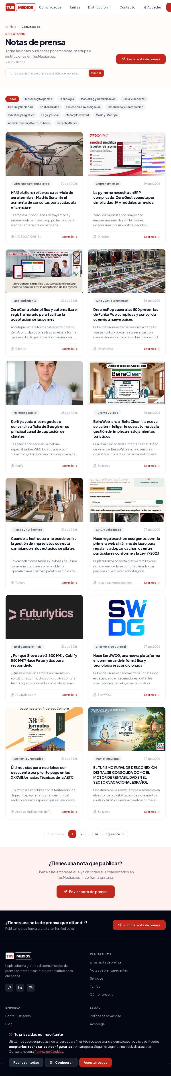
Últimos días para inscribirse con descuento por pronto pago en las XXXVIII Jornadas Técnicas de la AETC (42, 772)
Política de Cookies (49, 1051)
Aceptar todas (95, 1062)
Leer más (68, 236)
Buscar (96, 73)
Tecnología (66, 99)
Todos (12, 99)
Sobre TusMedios (18, 1016)
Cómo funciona (101, 994)
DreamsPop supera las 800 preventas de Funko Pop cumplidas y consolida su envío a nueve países (125, 314)
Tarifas (74, 7)
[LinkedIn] (20, 988)
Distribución (98, 7)
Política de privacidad (105, 1016)
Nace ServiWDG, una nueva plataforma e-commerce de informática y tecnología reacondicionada (126, 660)
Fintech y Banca (67, 123)
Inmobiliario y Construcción (125, 107)
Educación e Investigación (83, 107)
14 (96, 834)
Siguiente (112, 834)
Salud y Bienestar (134, 99)
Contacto (127, 7)
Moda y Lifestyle (107, 115)
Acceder (154, 7)
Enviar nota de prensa (143, 59)
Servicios (96, 978)
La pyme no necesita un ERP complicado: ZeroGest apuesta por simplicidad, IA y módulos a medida (124, 197)
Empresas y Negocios (38, 99)
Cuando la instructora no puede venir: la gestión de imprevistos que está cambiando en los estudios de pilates (43, 543)
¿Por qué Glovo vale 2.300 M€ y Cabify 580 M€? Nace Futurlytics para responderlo (44, 660)
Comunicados (50, 7)
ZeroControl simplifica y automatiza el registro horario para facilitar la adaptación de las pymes (44, 314)
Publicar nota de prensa (141, 925)
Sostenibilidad (49, 107)
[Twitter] (9, 988)
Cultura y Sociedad (20, 107)
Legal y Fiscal (50, 115)
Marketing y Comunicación (98, 99)
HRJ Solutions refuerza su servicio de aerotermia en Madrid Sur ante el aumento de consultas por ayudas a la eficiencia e (43, 200)
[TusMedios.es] (20, 7)
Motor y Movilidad (77, 115)
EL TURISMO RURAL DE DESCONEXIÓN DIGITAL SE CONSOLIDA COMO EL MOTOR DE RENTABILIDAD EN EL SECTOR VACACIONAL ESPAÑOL (125, 775)
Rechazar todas (26, 1062)
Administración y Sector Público (29, 123)
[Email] (31, 988)
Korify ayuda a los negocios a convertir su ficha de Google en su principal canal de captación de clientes (40, 429)
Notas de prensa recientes (109, 970)
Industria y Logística (21, 115)
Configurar (64, 1062)
